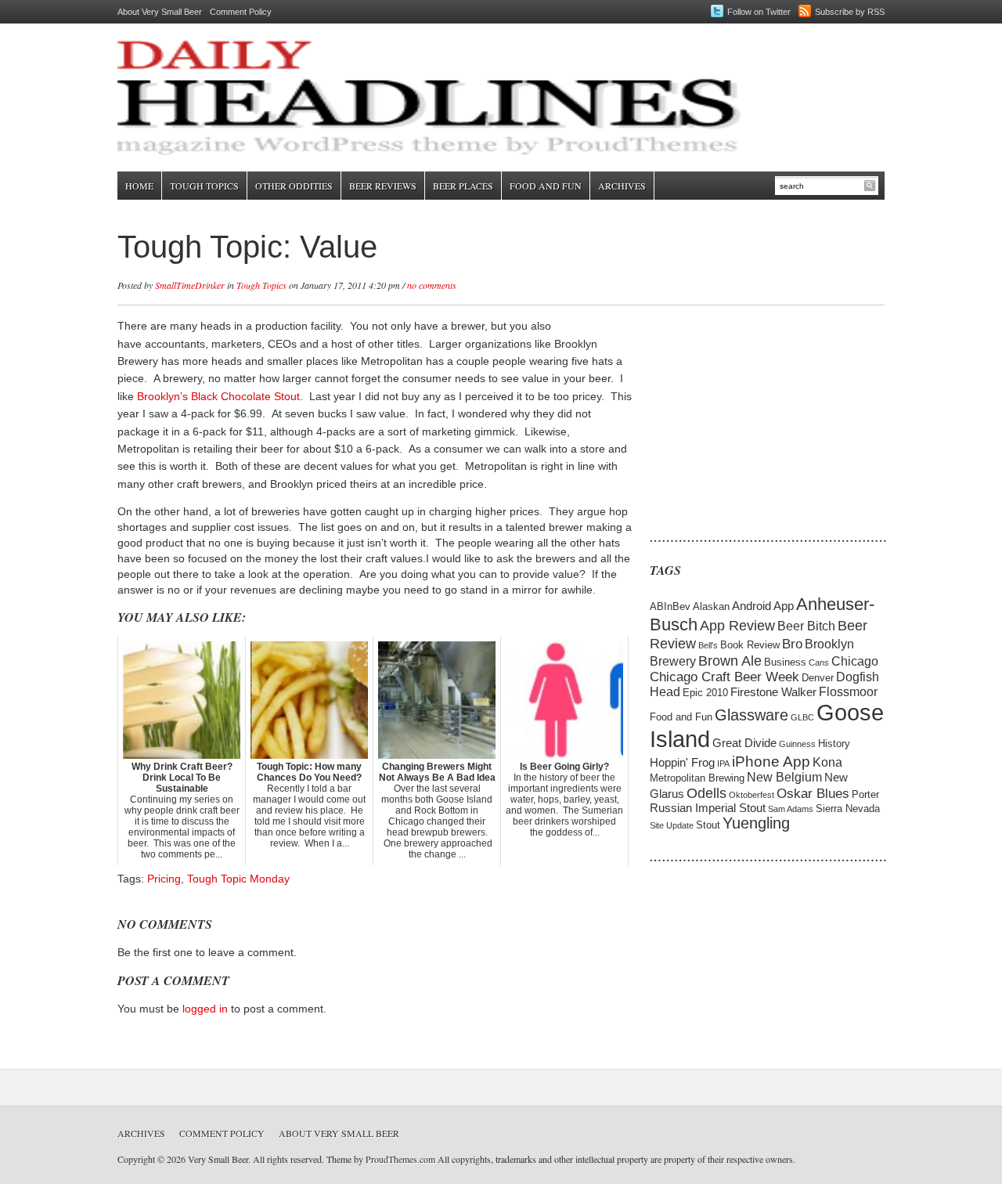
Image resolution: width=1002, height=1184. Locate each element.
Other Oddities (294, 185)
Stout (708, 825)
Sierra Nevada (848, 808)
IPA (723, 763)
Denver (818, 678)
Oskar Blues (813, 793)
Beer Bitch (806, 626)
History (834, 743)
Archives (622, 185)
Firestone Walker (773, 692)
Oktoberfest (751, 795)
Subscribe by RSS (850, 11)
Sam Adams (790, 809)
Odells (706, 793)
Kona (827, 762)
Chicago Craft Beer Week (724, 677)
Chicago (854, 661)
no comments (431, 285)
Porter (865, 794)
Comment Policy (241, 11)
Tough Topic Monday (238, 878)
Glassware (751, 715)
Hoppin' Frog (682, 762)
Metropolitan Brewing (697, 778)
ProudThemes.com (400, 1159)
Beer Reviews (382, 185)
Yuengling (756, 823)
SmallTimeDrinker (190, 285)
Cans (819, 662)
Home (139, 185)
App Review (737, 625)
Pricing (164, 878)
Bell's (708, 645)
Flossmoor (848, 691)
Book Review (750, 645)
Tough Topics (204, 185)
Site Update (672, 825)
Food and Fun (546, 185)
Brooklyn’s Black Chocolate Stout (218, 396)
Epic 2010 (705, 692)
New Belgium (784, 777)
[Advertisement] (747, 415)
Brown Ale (730, 660)
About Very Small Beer (159, 11)
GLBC (802, 717)
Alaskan (711, 606)
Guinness (797, 744)
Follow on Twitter (759, 11)
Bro (792, 644)
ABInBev (670, 606)
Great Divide (744, 743)
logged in (205, 1008)
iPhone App (771, 761)
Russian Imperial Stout (708, 808)
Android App (763, 606)
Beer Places (463, 185)
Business (785, 662)
